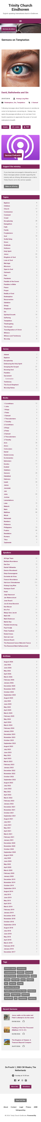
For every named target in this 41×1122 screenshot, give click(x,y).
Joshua (6, 497)
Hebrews (7, 479)
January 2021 (9, 840)
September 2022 (10, 780)
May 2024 (7, 719)
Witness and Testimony (12, 336)
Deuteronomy (9, 455)
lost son (12, 983)
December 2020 (9, 843)
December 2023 (9, 734)
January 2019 (9, 913)
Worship (7, 339)
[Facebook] (15, 1080)
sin (16, 998)
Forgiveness (8, 233)
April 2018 (7, 940)
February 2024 (9, 728)
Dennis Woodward (10, 570)
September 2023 (10, 743)
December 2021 (9, 807)
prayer (7, 994)
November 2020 (9, 846)
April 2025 (7, 710)
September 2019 (10, 888)
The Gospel (8, 327)
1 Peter (6, 412)
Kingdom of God (10, 257)
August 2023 (8, 746)
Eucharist (29, 972)
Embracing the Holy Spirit (13, 364)
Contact (13, 1107)
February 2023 (9, 764)
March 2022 (8, 798)
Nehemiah (7, 518)
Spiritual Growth (9, 315)
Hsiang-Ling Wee (22, 99)
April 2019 (7, 903)
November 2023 (9, 737)
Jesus (6, 254)
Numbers (7, 521)
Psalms (6, 530)
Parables (7, 373)
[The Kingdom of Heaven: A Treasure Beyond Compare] (7, 1044)
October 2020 (9, 849)
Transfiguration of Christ (13, 330)
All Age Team (8, 558)
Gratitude (7, 245)
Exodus (6, 464)
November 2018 (9, 919)
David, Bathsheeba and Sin (14, 92)
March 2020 (8, 870)
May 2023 (7, 755)
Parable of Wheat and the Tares (15, 991)
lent (6, 983)
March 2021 (8, 834)
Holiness (7, 248)
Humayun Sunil (9, 588)
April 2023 (7, 758)
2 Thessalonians (10, 437)
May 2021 (7, 828)
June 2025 (7, 704)
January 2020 (9, 876)
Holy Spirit (7, 251)
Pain (5, 275)
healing (7, 980)
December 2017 (9, 952)
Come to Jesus (10, 968)
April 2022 (7, 795)
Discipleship (8, 221)
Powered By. (31, 1115)
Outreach (7, 272)
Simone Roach (9, 640)
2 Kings (6, 428)
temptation (22, 998)
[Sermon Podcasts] (20, 158)
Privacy (28, 1107)
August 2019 (8, 891)
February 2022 (9, 801)
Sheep (6, 306)
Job (5, 491)
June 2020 (7, 861)
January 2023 (9, 767)
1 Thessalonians (10, 419)
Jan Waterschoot (10, 597)
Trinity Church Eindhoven (20, 7)
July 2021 (7, 822)
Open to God (8, 269)
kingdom (30, 980)
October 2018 (9, 922)
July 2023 (7, 749)
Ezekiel (6, 467)
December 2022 (9, 770)
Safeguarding (20, 1110)
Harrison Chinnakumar (12, 582)
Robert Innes (8, 634)
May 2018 (7, 937)
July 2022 (7, 786)
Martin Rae (7, 622)
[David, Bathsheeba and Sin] (20, 85)
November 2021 (9, 810)
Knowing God (9, 370)
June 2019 (7, 897)
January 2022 (9, 804)
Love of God (8, 260)
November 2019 (9, 882)
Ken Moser (8, 607)
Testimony (7, 382)
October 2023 (9, 740)
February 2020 (9, 873)
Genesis (7, 473)
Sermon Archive (9, 29)
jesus (23, 980)
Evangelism (8, 224)
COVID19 (20, 972)
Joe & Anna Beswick (11, 604)
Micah (6, 515)
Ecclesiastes (8, 458)
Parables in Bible (10, 284)
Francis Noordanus (11, 579)
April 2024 (7, 722)
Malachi (6, 506)
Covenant (7, 215)
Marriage (7, 263)
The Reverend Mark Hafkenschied (16, 646)
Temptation (21, 102)
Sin (15, 102)
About (6, 1107)
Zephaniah (7, 542)
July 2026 (7, 665)
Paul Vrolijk (8, 628)
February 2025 (9, 716)
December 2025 (9, 686)
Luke (5, 503)
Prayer (6, 290)
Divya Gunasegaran (10, 573)
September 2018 (10, 925)
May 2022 (7, 792)
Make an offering (11, 186)
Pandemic (7, 278)
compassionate (10, 972)
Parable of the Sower (11, 281)
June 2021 (7, 825)
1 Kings (6, 409)
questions (25, 994)
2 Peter (6, 431)
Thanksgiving (8, 324)
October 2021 (9, 813)
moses (20, 983)
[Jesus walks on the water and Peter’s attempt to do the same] (7, 1019)
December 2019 (9, 879)
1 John (6, 406)
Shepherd (7, 309)
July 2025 (7, 701)
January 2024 (9, 731)
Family (6, 230)
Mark (5, 509)
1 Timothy (7, 422)
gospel (33, 976)
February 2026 (9, 680)
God (5, 236)
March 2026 (8, 677)
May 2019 (7, 900)
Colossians (8, 449)
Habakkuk (7, 476)
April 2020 (7, 867)
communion (21, 968)
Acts (5, 443)
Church (6, 209)
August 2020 (8, 855)
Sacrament (8, 376)
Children (7, 206)
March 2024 (8, 725)
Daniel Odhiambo (10, 567)
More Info (14, 1086)
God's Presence (10, 976)
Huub (6, 592)
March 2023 (8, 761)
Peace (6, 287)
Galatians (7, 470)
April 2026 (7, 674)
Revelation (7, 533)
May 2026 (7, 671)
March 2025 (8, 713)
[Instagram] (26, 1080)
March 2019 (8, 906)
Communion (8, 212)
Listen (17, 127)
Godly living (8, 239)
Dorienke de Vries (10, 576)
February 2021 (9, 837)
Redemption (8, 102)
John (6, 494)
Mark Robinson (9, 619)
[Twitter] (19, 1080)
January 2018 (9, 949)
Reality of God (9, 293)
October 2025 (9, 692)
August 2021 (8, 819)
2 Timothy (7, 440)
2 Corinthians (9, 425)
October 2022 (9, 777)
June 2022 (7, 789)
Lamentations (9, 500)
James (6, 485)
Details (5, 127)
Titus (6, 539)
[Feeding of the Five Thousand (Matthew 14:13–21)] (7, 1031)
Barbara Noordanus (11, 561)
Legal (21, 1107)
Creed (6, 218)
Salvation (7, 302)
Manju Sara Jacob (10, 613)
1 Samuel (7, 416)
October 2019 (9, 885)
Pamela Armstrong (10, 625)
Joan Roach (8, 601)
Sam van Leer (8, 637)
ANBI (35, 1107)
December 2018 (9, 916)
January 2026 (9, 683)
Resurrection (8, 299)
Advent (6, 354)
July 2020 (7, 858)
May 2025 (7, 707)
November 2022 (9, 773)
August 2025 (8, 698)
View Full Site (20, 1100)
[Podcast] (22, 1080)
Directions (26, 1086)
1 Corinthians (9, 403)
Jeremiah (7, 488)
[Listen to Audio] (24, 1021)
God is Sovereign (23, 976)
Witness (7, 333)
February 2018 (9, 946)
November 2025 (9, 689)
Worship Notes (9, 388)
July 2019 (7, 894)
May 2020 (7, 864)
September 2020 (10, 852)
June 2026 (7, 668)
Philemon (7, 524)
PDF (27, 127)
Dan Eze (7, 564)
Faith (5, 227)
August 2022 (8, 783)
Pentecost (31, 991)
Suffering (7, 318)
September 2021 (10, 816)
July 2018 (7, 931)
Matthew (7, 512)
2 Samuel (34, 102)
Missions (7, 266)
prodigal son (16, 994)
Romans (7, 536)
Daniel (6, 452)
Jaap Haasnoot (9, 595)
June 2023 (7, 752)
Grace (6, 242)
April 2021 (7, 831)
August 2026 (8, 662)
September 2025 (10, 695)
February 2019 (9, 909)
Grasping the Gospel (11, 367)
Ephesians (7, 461)
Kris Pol (7, 610)
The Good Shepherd (11, 385)
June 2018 (7, 934)
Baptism (7, 203)
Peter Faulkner (9, 631)
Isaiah (6, 482)
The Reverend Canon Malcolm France (17, 643)
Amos (6, 446)
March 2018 (8, 943)
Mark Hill (7, 616)
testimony (32, 998)
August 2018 (8, 928)
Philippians (8, 527)
